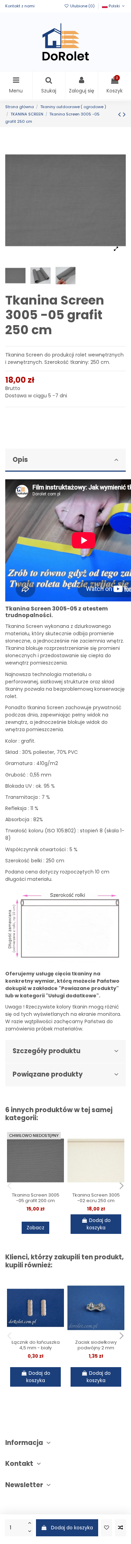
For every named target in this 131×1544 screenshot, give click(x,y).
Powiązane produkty (48, 1074)
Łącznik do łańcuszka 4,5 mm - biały (36, 1345)
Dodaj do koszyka (72, 1527)
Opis (20, 459)
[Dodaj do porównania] (120, 1527)
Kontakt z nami (20, 6)
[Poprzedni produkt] (120, 114)
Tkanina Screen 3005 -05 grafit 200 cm (35, 1198)
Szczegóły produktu (46, 1051)
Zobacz (35, 1227)
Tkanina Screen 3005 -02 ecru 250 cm (96, 1198)
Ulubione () (82, 6)
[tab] (65, 460)
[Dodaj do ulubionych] (106, 1527)
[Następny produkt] (124, 114)
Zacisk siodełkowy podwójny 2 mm (96, 1345)
